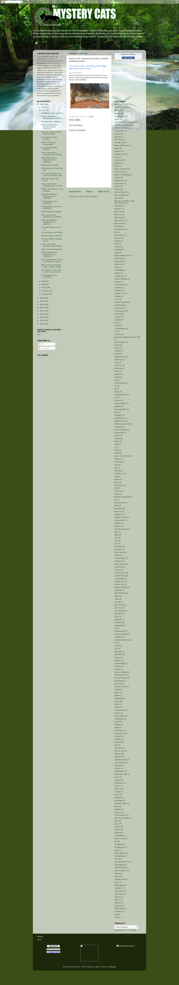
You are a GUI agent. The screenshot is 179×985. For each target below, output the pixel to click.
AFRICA (117, 110)
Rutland (117, 724)
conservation (119, 311)
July (43, 107)
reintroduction (119, 710)
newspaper (118, 625)
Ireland (117, 471)
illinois (116, 450)
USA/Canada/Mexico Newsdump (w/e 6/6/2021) (49, 222)
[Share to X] (74, 120)
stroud (116, 777)
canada (117, 273)
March (44, 287)
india (116, 453)
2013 (42, 320)
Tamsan (117, 792)
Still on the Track (120, 774)
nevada (117, 602)
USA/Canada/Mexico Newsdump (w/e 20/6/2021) (49, 160)
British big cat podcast (49, 165)
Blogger (113, 967)
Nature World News (75, 73)
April (44, 284)
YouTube (117, 911)
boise (116, 244)
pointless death (120, 687)
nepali (116, 599)
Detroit (117, 345)
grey (116, 412)
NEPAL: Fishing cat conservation (48, 143)
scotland (117, 736)
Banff (116, 166)
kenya (116, 494)
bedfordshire (119, 180)
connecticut (118, 308)
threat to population (121, 818)
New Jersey (118, 605)
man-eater (118, 546)
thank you (118, 812)
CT (115, 331)
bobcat (117, 238)
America (117, 113)
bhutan (117, 186)
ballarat (117, 163)
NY (115, 643)
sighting (117, 754)
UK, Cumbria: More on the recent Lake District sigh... (52, 174)
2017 (42, 308)
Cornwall (117, 314)
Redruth (117, 707)
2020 (42, 298)
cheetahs (118, 290)
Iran (116, 468)
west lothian (119, 891)
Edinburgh (118, 360)
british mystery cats (121, 255)
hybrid (116, 436)
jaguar (116, 479)
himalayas (118, 427)
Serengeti (118, 742)
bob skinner (118, 235)
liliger (116, 535)
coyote (117, 326)
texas (116, 806)
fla (115, 389)
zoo (115, 914)
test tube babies (120, 803)
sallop (116, 727)
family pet (118, 368)
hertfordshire (119, 418)
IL (115, 447)
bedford (117, 178)
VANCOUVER (119, 868)
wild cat (117, 897)
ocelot (116, 646)
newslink (117, 622)
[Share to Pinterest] (79, 120)
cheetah (117, 288)
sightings (117, 757)
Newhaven (118, 614)
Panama (117, 666)
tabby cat (118, 789)
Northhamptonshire (121, 640)
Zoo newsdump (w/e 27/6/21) (49, 138)
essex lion (118, 365)
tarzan (116, 795)
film (115, 386)
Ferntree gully (119, 383)
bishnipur (118, 209)
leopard (117, 526)
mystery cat (118, 581)
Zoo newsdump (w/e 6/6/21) (52, 232)
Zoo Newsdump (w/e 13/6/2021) (49, 202)
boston (117, 247)
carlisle (117, 282)
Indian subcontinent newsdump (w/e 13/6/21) (51, 185)
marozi (117, 555)
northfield (118, 637)
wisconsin (118, 906)
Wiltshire (117, 903)
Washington (118, 885)
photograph (118, 681)
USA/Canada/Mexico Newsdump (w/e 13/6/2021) (49, 196)
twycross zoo (119, 838)
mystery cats (119, 584)
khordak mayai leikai (122, 497)
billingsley (118, 206)
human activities (120, 430)
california (117, 264)
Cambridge (118, 270)
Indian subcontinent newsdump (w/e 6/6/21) (51, 216)
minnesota (118, 567)
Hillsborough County (122, 424)
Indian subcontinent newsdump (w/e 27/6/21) (51, 117)
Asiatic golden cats (121, 145)
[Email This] (70, 120)
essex (116, 362)
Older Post (103, 191)
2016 (42, 311)
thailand (117, 809)
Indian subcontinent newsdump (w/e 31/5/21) (51, 245)
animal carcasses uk (122, 125)
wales (116, 882)
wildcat (117, 900)
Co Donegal (119, 305)
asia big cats (119, 142)
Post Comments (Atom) (88, 196)
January (45, 294)
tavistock (117, 798)
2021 (42, 104)
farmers (117, 374)
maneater (118, 549)
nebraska (118, 590)
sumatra (117, 780)
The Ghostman (120, 815)
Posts (42, 344)
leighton (117, 523)
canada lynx (119, 276)
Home (89, 191)
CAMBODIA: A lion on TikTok (52, 113)
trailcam (117, 830)
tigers (116, 824)
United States (119, 853)
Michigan (117, 561)
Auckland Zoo (119, 154)
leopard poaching (121, 529)
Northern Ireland (120, 634)
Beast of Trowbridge (122, 175)
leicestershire (119, 520)
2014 (42, 317)
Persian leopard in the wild (51, 236)
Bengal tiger (119, 183)
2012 (42, 324)
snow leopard (119, 763)
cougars (117, 320)
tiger (116, 821)
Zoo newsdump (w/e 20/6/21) (49, 148)
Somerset (118, 765)
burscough (118, 261)
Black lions (118, 217)
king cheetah (119, 503)
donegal (117, 351)
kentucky (117, 491)
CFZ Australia (119, 285)
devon (116, 348)
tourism (117, 827)
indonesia (118, 462)
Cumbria (117, 334)
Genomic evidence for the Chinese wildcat (51, 133)
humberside (119, 433)
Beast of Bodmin (120, 169)
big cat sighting (120, 195)
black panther (119, 220)
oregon (117, 657)
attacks (117, 151)
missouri (117, 570)
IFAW (116, 444)
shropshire (118, 748)
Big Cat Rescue (120, 192)
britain (116, 252)
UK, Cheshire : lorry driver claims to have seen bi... (51, 271)
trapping (117, 833)
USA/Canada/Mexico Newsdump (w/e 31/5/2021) (49, 254)
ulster (116, 850)
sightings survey (120, 760)
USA (116, 859)
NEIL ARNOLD (120, 593)
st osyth (117, 768)
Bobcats (117, 241)
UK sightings (119, 847)
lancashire (118, 508)
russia (116, 722)
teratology (118, 800)
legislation (118, 514)
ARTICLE (118, 140)
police (116, 692)
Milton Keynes (119, 564)
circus (116, 299)
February (45, 291)
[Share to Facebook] (77, 120)
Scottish (117, 739)
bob (115, 232)
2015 (42, 314)
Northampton (119, 631)
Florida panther (120, 395)
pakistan (117, 660)
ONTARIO (118, 654)
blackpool (118, 226)
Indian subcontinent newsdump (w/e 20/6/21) (51, 154)
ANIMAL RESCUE (121, 128)
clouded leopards (121, 302)
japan (116, 482)
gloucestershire (120, 409)
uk (115, 841)
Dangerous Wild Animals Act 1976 (127, 337)
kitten (116, 506)
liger (116, 532)
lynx (116, 543)
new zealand (119, 611)
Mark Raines (119, 552)
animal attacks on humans (124, 122)
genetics (117, 406)
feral (116, 380)
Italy (116, 476)
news (116, 617)
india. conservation (121, 456)
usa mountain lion (121, 862)
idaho (116, 441)
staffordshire (119, 771)
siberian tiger (119, 751)
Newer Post (75, 191)
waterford (118, 888)
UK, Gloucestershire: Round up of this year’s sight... (52, 260)
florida (116, 392)
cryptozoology (119, 328)
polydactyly (118, 698)
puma (116, 701)
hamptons (118, 415)
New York (118, 608)
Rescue (117, 713)
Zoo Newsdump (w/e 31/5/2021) (49, 276)
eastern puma (119, 357)
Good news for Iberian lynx (51, 249)
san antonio (118, 730)
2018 (42, 304)
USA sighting (119, 865)
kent (116, 488)
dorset (116, 354)
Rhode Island (119, 716)
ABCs (116, 105)
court (116, 323)
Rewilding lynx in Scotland (51, 122)
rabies (116, 704)
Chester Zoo (119, 293)
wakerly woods (120, 879)
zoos (116, 917)
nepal (116, 596)
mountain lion (119, 573)
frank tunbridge (120, 403)
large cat (117, 511)
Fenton (117, 377)
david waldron (119, 342)
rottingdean (118, 719)
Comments (44, 348)
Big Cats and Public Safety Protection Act (124, 202)
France (117, 400)
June (44, 110)
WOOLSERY (119, 908)
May (44, 281)
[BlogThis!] (72, 120)
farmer (117, 371)
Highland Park (119, 421)
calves (116, 267)
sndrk (97, 967)
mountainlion (119, 579)
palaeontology (119, 663)
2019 (42, 301)
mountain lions (120, 576)
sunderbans (119, 783)
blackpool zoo (119, 229)
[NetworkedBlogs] (128, 54)
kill (115, 500)
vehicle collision (120, 870)
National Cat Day (120, 587)
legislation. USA (120, 517)
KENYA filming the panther (51, 212)
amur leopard (119, 116)
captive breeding (120, 279)
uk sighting (118, 844)
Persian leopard (120, 678)
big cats (117, 198)
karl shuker (118, 485)
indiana (117, 459)
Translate (132, 930)
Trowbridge (118, 835)
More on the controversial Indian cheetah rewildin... (51, 266)
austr (116, 157)
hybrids (117, 438)
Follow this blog (128, 57)
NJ (115, 628)
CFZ (39, 335)
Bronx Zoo (118, 258)
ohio (116, 649)
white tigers (118, 894)
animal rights (119, 131)
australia (117, 160)
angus (116, 119)
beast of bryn (119, 172)
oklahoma (118, 652)
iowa (116, 465)
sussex (117, 786)
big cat (117, 189)
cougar (117, 317)
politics (117, 695)
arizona (117, 137)
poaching (118, 684)
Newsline (117, 619)
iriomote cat (118, 473)
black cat (117, 212)
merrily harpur (119, 558)
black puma (118, 223)
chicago (117, 296)
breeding (117, 250)
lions (116, 541)
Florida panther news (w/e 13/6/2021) (51, 207)
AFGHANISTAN (120, 107)
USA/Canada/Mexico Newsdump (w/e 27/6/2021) (49, 127)
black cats (118, 215)
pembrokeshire (120, 675)
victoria (117, 873)
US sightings (119, 856)
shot (116, 745)
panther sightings (121, 672)
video (116, 876)
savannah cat (119, 733)
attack (116, 148)
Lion (116, 538)
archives (117, 134)
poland (117, 689)
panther (117, 669)
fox (115, 397)
